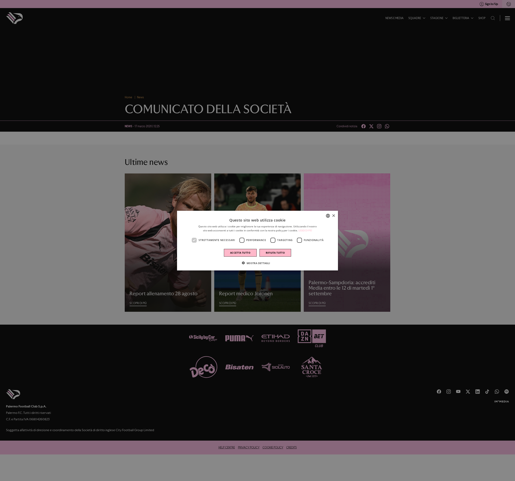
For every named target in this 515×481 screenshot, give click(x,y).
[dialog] (257, 240)
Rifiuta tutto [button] (275, 252)
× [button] (333, 215)
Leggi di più (305, 230)
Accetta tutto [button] (240, 252)
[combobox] (328, 216)
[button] (257, 262)
